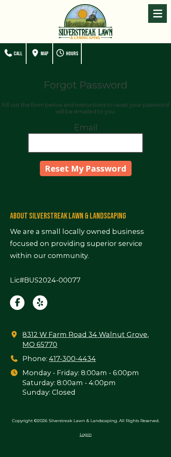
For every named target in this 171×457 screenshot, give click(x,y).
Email (86, 128)
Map (44, 53)
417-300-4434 (72, 358)
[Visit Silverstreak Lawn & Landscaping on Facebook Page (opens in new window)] (17, 302)
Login (86, 434)
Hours (71, 53)
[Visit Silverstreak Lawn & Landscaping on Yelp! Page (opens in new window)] (40, 302)
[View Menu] (157, 13)
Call (17, 53)
